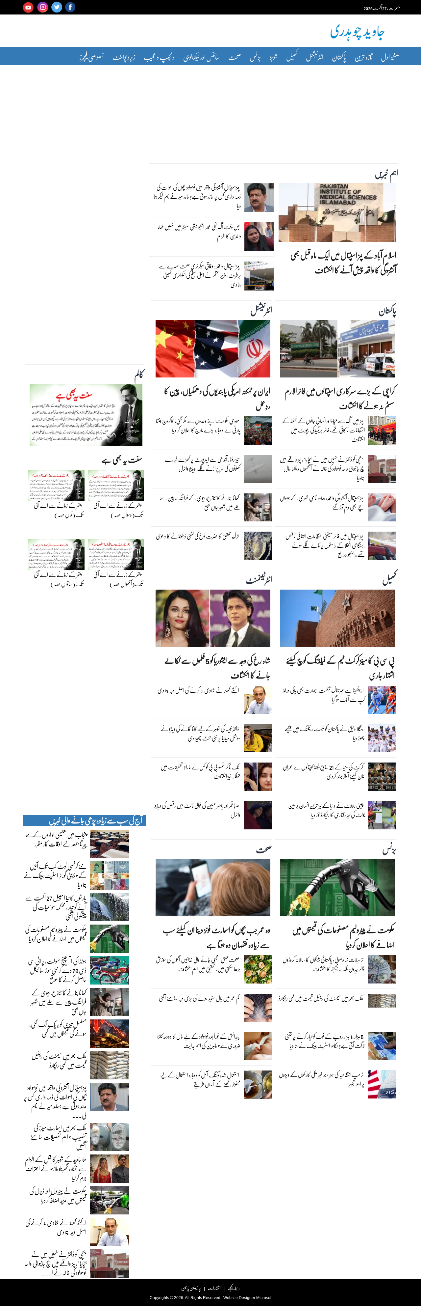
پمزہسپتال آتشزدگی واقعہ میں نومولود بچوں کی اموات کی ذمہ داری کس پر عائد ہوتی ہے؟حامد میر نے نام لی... (55, 1101)
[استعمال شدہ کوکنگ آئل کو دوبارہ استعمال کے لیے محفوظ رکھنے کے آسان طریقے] (258, 1086)
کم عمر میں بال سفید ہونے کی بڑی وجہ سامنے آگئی (199, 998)
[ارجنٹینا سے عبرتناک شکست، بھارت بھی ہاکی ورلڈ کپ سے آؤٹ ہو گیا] (382, 702)
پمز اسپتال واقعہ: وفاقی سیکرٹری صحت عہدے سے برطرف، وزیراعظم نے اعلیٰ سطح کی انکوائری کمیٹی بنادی (200, 275)
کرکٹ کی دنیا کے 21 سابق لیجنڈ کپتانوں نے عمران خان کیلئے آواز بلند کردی (324, 771)
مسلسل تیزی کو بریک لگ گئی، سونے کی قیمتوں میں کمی (58, 1028)
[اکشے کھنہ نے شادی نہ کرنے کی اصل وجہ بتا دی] (258, 702)
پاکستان (339, 56)
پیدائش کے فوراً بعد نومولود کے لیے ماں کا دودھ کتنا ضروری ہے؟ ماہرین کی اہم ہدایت (198, 1041)
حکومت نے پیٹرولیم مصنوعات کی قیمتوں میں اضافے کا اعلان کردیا (343, 937)
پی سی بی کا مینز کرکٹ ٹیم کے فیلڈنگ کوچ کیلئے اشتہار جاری (340, 667)
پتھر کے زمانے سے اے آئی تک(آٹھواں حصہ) (117, 579)
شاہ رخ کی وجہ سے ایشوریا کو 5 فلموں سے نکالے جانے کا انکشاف (217, 667)
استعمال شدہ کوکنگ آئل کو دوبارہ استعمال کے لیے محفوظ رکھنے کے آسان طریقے (200, 1079)
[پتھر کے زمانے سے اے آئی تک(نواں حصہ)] (56, 487)
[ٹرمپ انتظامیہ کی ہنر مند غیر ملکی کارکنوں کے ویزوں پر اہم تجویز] (382, 1086)
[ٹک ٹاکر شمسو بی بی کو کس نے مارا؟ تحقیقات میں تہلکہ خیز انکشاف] (258, 778)
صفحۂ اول (390, 56)
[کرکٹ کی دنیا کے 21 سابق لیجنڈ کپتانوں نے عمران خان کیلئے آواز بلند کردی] (382, 778)
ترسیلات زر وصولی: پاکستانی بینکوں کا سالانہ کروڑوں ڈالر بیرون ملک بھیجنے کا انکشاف (324, 964)
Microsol (263, 1297)
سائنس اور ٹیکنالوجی (201, 56)
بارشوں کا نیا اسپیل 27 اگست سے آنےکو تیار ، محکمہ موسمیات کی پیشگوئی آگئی (56, 907)
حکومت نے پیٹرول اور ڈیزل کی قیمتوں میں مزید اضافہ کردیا (58, 1195)
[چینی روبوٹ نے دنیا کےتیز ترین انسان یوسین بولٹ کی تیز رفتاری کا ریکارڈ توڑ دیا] (382, 817)
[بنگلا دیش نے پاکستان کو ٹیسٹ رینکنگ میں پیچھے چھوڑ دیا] (382, 740)
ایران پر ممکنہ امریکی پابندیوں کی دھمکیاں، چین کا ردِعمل (217, 398)
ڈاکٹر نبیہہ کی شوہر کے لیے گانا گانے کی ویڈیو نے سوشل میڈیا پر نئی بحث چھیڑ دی (200, 733)
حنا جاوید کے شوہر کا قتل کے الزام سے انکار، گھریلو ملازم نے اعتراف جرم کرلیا (56, 1168)
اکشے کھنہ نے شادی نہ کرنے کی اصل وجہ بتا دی (198, 690)
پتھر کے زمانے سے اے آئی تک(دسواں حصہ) (117, 510)
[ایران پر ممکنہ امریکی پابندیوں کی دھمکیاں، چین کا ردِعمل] (213, 350)
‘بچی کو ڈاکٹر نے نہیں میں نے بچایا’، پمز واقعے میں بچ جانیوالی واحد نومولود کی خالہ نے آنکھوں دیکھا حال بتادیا (322, 469)
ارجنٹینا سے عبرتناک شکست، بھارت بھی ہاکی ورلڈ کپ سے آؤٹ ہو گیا (324, 694)
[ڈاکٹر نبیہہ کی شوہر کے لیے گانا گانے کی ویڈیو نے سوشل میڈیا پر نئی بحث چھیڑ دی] (258, 740)
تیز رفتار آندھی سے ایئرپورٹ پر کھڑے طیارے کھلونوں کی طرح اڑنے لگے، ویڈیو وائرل (202, 464)
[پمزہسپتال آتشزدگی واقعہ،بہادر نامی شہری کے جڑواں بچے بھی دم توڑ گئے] (382, 509)
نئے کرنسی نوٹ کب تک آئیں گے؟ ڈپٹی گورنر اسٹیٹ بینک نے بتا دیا (55, 875)
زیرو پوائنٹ (123, 56)
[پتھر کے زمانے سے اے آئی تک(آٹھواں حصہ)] (116, 556)
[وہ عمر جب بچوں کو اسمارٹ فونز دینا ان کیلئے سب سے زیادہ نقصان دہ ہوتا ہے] (213, 889)
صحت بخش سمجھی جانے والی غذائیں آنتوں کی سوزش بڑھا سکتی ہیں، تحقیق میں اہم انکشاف (198, 964)
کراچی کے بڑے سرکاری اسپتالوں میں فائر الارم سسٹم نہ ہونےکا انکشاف (340, 398)
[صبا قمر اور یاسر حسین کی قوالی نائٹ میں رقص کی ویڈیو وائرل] (258, 817)
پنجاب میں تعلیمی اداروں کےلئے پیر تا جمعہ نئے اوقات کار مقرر (56, 839)
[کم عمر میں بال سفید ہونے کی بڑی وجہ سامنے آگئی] (258, 1009)
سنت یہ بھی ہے (121, 459)
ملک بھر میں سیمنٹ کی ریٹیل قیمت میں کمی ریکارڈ (321, 998)
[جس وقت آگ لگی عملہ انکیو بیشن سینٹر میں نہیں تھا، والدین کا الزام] (258, 238)
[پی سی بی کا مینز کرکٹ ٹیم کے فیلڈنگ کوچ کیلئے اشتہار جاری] (337, 620)
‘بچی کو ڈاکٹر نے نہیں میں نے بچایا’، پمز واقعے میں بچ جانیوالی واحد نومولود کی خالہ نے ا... (56, 1263)
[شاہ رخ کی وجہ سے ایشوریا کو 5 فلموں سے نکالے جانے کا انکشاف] (213, 620)
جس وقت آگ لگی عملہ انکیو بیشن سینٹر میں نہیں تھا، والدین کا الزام (199, 231)
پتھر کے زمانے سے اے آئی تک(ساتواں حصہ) (58, 579)
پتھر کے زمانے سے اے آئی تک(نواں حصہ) (58, 510)
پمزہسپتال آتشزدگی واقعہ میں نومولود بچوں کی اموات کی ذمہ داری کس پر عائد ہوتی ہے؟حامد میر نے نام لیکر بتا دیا (197, 196)
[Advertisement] (210, 110)
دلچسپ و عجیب (159, 56)
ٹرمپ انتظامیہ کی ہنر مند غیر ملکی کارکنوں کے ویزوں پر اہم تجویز (322, 1079)
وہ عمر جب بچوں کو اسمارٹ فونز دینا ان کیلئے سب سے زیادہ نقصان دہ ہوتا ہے (216, 937)
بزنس (255, 56)
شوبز (274, 56)
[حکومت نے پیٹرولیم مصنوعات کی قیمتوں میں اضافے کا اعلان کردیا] (337, 889)
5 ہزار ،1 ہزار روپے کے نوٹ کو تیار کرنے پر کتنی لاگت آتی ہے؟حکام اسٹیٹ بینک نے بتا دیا (325, 1041)
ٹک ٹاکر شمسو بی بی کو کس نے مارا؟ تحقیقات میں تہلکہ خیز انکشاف (200, 771)
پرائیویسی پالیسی (191, 1288)
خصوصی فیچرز (92, 56)
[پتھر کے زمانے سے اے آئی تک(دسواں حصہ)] (116, 487)
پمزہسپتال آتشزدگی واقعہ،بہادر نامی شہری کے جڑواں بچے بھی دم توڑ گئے (322, 502)
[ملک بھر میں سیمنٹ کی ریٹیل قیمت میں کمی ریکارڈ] (382, 1002)
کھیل (291, 56)
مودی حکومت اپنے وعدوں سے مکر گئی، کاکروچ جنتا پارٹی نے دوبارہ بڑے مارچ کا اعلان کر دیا (198, 425)
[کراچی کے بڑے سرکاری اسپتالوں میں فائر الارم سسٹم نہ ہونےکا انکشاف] (337, 350)
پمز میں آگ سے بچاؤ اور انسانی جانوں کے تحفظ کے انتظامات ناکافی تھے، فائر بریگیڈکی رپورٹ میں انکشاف (323, 430)
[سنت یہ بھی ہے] (86, 417)
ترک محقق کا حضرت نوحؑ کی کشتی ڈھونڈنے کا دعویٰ (197, 536)
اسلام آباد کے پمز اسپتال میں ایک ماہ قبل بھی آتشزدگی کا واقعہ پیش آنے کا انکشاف (343, 262)
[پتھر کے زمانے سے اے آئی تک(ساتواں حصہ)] (56, 556)
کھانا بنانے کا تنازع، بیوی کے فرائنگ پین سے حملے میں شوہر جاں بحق (200, 502)
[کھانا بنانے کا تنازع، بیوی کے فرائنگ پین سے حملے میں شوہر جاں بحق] (258, 509)
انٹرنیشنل (314, 56)
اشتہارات (214, 1288)
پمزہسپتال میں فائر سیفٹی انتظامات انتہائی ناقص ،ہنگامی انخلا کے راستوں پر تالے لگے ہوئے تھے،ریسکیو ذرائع (325, 545)
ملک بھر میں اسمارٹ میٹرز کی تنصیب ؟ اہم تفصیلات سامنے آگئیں (58, 1136)
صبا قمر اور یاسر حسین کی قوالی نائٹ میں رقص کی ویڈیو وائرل (197, 810)
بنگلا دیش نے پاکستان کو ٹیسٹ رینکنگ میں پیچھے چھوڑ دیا (325, 733)
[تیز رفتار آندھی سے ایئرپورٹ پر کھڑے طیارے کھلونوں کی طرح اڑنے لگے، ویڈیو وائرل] (258, 471)
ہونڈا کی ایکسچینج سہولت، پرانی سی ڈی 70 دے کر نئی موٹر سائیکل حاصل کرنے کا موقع (57, 970)
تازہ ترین (363, 56)
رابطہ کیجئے (234, 1288)
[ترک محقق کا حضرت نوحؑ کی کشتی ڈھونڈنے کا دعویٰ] (258, 547)
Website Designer (239, 1297)
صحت (234, 56)
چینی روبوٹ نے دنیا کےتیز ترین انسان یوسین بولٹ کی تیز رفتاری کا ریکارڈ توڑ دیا (326, 810)
